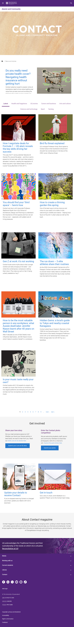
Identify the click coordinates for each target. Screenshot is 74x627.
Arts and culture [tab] (65, 103)
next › (47, 412)
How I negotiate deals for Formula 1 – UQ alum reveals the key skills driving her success (18, 147)
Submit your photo (50, 448)
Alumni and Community (11, 9)
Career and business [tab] (48, 103)
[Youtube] (16, 582)
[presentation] (5, 103)
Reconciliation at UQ (10, 548)
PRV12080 (10, 604)
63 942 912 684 (9, 597)
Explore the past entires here (53, 443)
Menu (3, 3)
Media (4, 556)
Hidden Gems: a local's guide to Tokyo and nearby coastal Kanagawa (55, 323)
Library (4, 570)
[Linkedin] (7, 582)
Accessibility (5, 615)
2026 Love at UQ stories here (17, 441)
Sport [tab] (43, 109)
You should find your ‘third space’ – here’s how (16, 204)
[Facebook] (3, 582)
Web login (5, 588)
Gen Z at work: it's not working (18, 261)
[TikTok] (25, 582)
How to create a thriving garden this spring (52, 204)
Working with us (7, 560)
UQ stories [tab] (34, 103)
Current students (7, 565)
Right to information (7, 619)
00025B (9, 601)
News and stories (10, 61)
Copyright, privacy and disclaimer (11, 612)
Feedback (5, 622)
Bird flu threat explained (52, 143)
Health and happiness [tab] (19, 103)
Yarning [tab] (51, 109)
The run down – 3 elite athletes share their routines (54, 263)
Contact (4, 574)
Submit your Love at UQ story (17, 445)
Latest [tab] (5, 103)
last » (53, 412)
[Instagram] (20, 582)
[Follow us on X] (12, 582)
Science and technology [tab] (28, 109)
